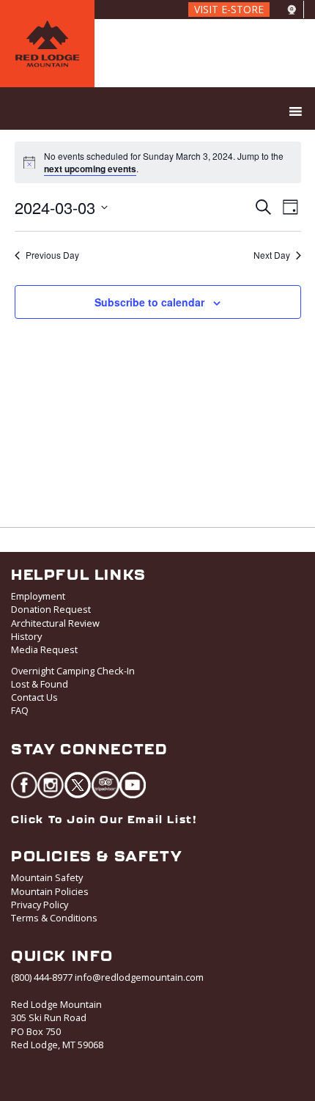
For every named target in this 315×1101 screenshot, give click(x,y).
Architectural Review (55, 623)
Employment (38, 596)
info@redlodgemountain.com (139, 977)
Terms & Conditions (54, 917)
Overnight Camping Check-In (73, 670)
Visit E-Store (229, 9)
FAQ (20, 710)
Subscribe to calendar (149, 302)
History (26, 636)
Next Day (271, 255)
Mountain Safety (47, 877)
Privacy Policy (39, 904)
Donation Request (51, 609)
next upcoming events (90, 168)
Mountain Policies (50, 891)
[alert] (168, 162)
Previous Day (52, 255)
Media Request (44, 649)
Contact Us (34, 697)
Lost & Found (39, 684)
